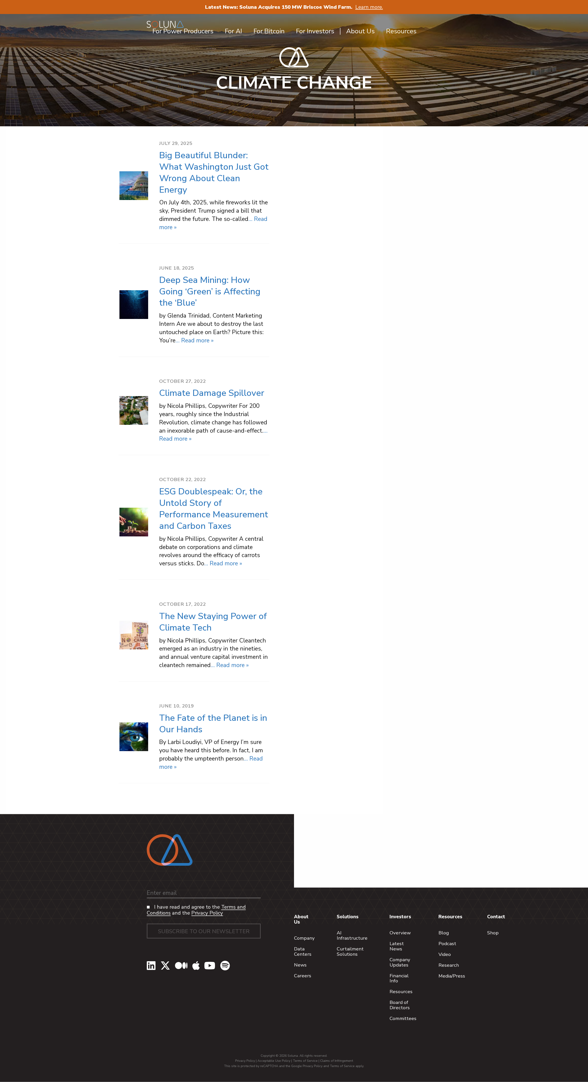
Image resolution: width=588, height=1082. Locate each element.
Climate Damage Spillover (211, 393)
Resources (401, 991)
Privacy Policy (207, 912)
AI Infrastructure (352, 935)
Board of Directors (400, 1005)
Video (444, 954)
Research (448, 965)
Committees (403, 1018)
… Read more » (194, 340)
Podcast (447, 943)
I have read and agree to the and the (196, 910)
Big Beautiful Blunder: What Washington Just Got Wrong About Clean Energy (214, 172)
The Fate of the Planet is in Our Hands (213, 723)
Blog (443, 933)
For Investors (315, 31)
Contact (496, 916)
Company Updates (400, 962)
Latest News (397, 946)
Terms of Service (305, 1061)
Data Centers (302, 951)
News (300, 965)
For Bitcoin (269, 31)
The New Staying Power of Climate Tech (213, 622)
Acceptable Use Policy (273, 1061)
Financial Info (399, 978)
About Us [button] (360, 31)
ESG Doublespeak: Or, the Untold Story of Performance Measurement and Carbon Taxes (213, 508)
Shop (493, 933)
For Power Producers (183, 31)
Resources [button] (401, 31)
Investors (400, 916)
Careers (302, 975)
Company (304, 938)
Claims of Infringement (336, 1061)
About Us (301, 919)
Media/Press (451, 976)
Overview (400, 933)
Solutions (348, 916)
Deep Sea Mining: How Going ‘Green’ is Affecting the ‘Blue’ (209, 291)
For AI (233, 31)
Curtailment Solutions (350, 951)
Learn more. (369, 7)
